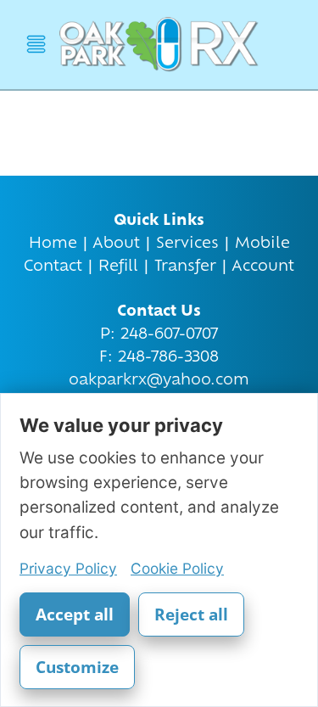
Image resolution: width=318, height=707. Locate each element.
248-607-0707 (169, 335)
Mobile (262, 244)
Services (187, 244)
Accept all (75, 614)
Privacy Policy (68, 568)
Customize (77, 667)
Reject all (191, 614)
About (116, 244)
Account (263, 267)
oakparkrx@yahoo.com (159, 380)
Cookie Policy (177, 568)
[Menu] (36, 44)
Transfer (185, 267)
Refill (118, 267)
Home (53, 244)
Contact (53, 267)
